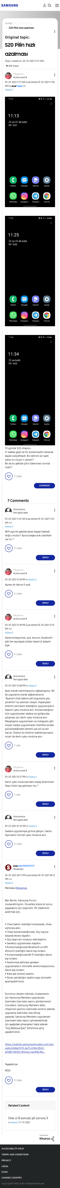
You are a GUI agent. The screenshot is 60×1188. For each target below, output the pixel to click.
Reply (45, 557)
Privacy (6, 1160)
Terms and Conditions (15, 1154)
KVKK (5, 1172)
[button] (49, 74)
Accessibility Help (13, 1148)
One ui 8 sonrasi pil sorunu (27, 1118)
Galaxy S (9, 89)
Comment (44, 485)
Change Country (12, 1177)
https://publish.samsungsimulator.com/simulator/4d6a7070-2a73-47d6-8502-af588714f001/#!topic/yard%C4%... (29, 1048)
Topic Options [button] (49, 31)
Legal (5, 1166)
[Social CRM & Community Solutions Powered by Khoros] (47, 1137)
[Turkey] (9, 5)
